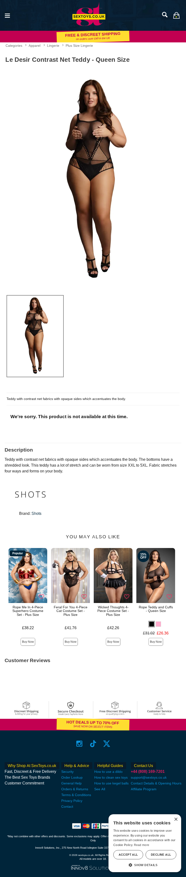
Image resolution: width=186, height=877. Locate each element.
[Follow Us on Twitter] (106, 743)
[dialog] (144, 843)
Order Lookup (72, 777)
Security (67, 771)
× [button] (176, 819)
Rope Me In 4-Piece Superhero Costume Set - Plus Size (27, 611)
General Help (71, 783)
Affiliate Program (143, 789)
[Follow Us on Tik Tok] (93, 743)
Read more (141, 845)
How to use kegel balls (111, 783)
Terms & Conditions (76, 795)
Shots (36, 513)
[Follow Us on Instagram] (79, 743)
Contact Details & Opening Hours (156, 783)
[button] (7, 15)
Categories (14, 45)
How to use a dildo (108, 771)
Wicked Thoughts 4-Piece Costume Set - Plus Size (113, 611)
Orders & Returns (74, 789)
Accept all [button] (128, 854)
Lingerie (53, 45)
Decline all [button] (161, 854)
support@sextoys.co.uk (149, 777)
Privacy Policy (71, 801)
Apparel (34, 45)
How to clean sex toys (111, 777)
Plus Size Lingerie (79, 45)
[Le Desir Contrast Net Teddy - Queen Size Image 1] (93, 178)
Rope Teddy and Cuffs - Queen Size (156, 609)
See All (99, 789)
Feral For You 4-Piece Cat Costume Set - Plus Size (70, 611)
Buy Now (28, 641)
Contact (67, 806)
